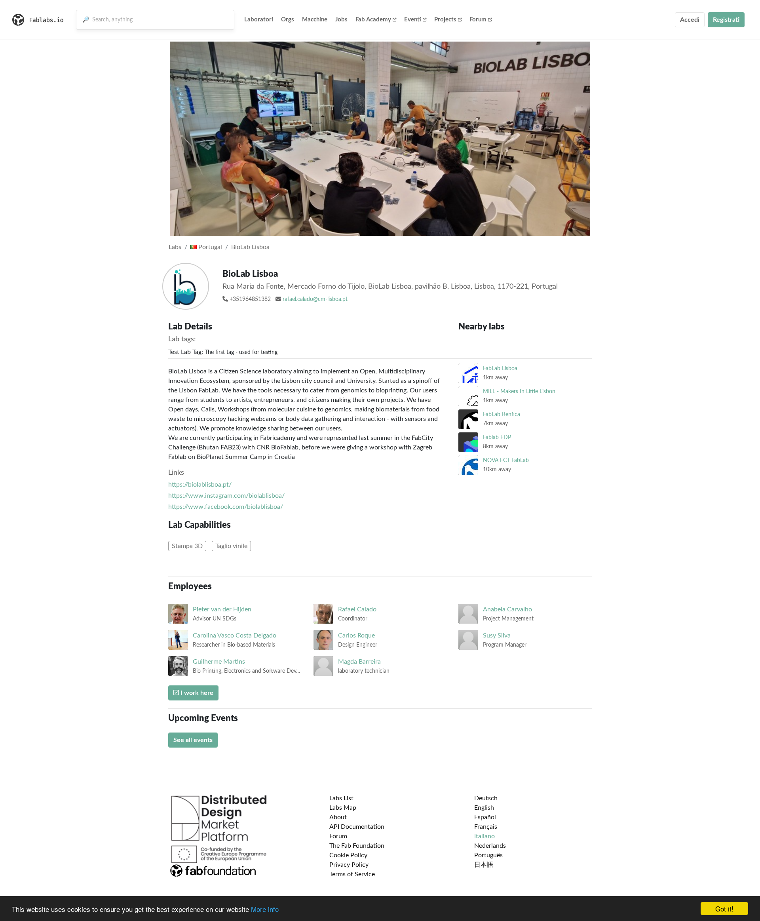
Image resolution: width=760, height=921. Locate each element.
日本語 (483, 865)
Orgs (287, 20)
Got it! (724, 908)
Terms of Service (352, 874)
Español (485, 817)
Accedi (689, 20)
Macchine (314, 20)
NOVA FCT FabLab (506, 460)
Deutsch (486, 798)
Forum (477, 20)
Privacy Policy (349, 865)
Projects (445, 20)
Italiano (484, 836)
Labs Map (342, 808)
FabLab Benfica (501, 414)
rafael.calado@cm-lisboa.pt (315, 299)
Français (485, 827)
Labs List (341, 798)
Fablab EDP (497, 437)
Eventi (412, 20)
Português (488, 855)
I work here (196, 693)
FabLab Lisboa (500, 368)
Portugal (209, 247)
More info (265, 909)
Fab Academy (373, 20)
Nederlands (490, 846)
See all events (193, 740)
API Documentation (356, 827)
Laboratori (258, 20)
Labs (175, 247)
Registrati (726, 20)
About (338, 817)
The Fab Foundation (356, 846)
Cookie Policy (348, 855)
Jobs (341, 20)
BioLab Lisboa (250, 247)
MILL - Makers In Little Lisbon (519, 391)
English (484, 808)
